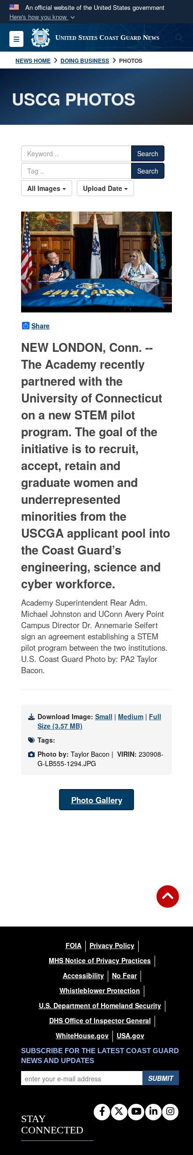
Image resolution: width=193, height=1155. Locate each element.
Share (40, 325)
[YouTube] (136, 1112)
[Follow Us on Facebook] (102, 1112)
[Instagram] (170, 1112)
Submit (160, 1078)
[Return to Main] (167, 902)
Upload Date (103, 188)
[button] (43, 17)
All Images (44, 188)
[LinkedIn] (153, 1112)
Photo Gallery (96, 799)
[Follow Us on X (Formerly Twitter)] (119, 1112)
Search (147, 153)
